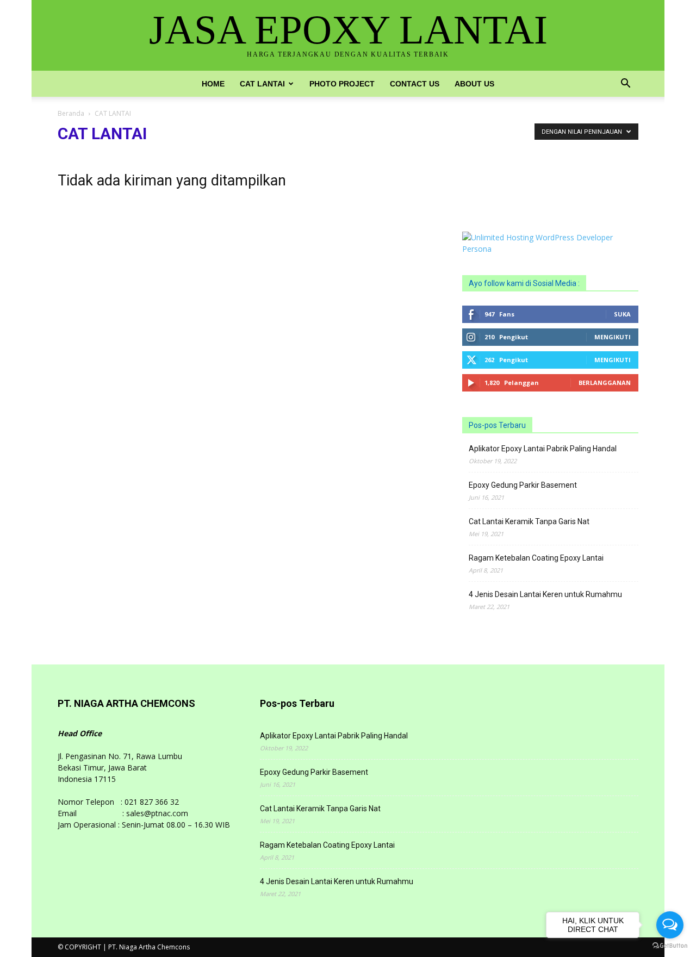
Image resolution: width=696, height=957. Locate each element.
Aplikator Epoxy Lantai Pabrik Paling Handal (543, 448)
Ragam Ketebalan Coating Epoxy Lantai (536, 558)
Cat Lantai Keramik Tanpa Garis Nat (529, 521)
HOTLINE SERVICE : (497, 159)
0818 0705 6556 (490, 171)
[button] (625, 84)
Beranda (71, 113)
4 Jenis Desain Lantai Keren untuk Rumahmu (545, 594)
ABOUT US (474, 83)
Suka (622, 314)
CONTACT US (414, 83)
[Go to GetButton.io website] (669, 945)
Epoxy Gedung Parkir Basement (523, 485)
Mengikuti (612, 337)
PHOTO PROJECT (342, 83)
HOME (213, 83)
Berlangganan (605, 382)
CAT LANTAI (262, 83)
